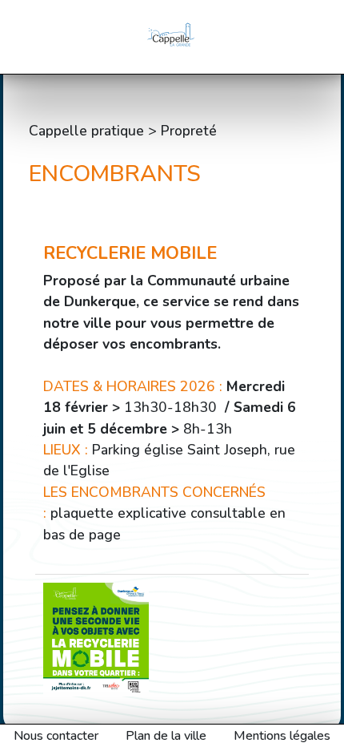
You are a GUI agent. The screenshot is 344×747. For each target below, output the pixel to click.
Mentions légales (282, 736)
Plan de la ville (166, 736)
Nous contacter (56, 736)
